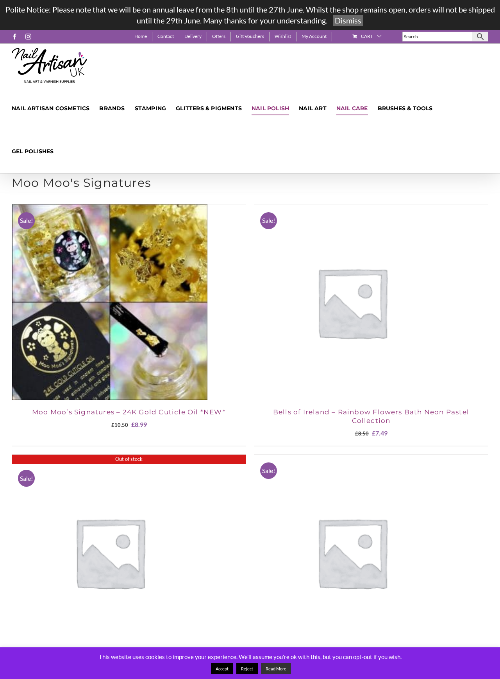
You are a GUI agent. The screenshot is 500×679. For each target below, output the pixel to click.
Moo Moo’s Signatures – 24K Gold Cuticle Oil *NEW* (129, 412)
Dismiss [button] (348, 20)
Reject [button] (247, 668)
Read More (276, 668)
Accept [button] (222, 668)
